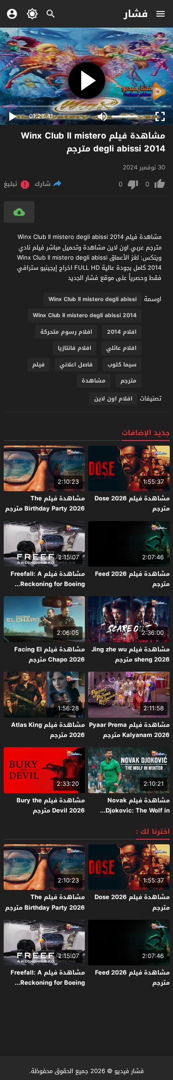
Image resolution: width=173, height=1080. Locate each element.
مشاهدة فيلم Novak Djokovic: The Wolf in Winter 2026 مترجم (138, 810)
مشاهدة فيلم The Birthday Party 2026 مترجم (45, 503)
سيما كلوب (122, 365)
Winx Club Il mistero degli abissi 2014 (85, 315)
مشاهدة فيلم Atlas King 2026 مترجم (48, 730)
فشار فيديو (129, 1071)
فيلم (38, 365)
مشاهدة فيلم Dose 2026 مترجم (132, 503)
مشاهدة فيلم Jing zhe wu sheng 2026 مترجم (130, 654)
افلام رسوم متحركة (66, 332)
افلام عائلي (121, 348)
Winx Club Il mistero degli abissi (92, 299)
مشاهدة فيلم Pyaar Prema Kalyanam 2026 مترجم (129, 730)
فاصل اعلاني (76, 365)
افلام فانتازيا (74, 348)
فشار (136, 14)
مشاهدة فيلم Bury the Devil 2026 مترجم (51, 805)
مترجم (128, 381)
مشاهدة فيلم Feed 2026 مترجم (132, 579)
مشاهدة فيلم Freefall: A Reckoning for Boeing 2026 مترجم (48, 584)
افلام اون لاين (113, 399)
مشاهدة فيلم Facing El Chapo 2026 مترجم (49, 654)
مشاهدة (94, 381)
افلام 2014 (122, 332)
